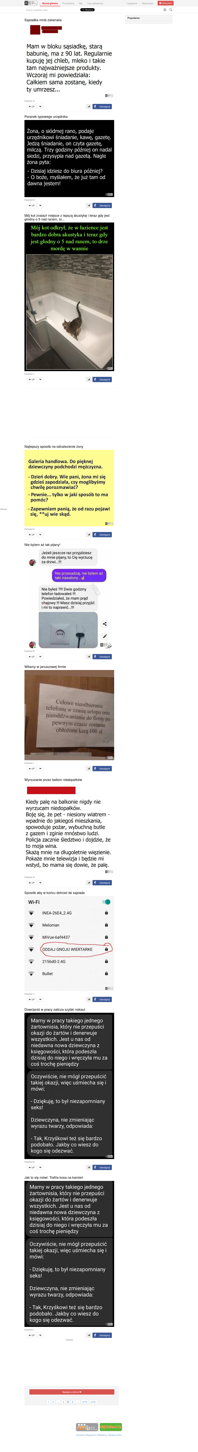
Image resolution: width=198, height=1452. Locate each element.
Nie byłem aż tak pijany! (42, 544)
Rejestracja (147, 3)
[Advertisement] (71, 413)
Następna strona (70, 1391)
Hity (81, 3)
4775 (84, 1401)
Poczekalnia (68, 3)
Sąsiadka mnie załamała (43, 19)
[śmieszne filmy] (87, 1426)
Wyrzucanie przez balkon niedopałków (53, 779)
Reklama (102, 1435)
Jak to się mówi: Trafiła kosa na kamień (53, 1177)
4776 (93, 1401)
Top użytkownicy (95, 3)
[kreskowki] (111, 1426)
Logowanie (132, 3)
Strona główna (50, 3)
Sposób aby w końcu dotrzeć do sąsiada (54, 892)
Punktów (29, 101)
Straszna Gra (115, 1435)
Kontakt (80, 1435)
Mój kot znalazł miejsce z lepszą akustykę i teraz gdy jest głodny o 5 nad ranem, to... (67, 217)
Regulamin (91, 1435)
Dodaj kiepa (166, 3)
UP (32, 106)
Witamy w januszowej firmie (45, 666)
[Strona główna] (31, 1)
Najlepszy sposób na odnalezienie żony (53, 446)
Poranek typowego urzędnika (46, 116)
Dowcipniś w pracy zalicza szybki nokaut (54, 1009)
